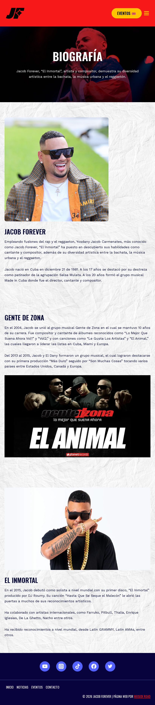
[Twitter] (110, 666)
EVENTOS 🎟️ (126, 13)
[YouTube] (45, 666)
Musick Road (142, 696)
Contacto (52, 687)
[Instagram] (61, 666)
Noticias (22, 687)
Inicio (10, 687)
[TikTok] (77, 666)
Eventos (37, 687)
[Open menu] (146, 13)
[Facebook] (94, 666)
